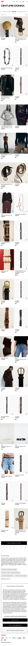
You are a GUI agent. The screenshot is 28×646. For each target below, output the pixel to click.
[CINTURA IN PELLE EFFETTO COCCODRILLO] (7, 202)
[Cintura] (7, 26)
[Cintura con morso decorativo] (21, 491)
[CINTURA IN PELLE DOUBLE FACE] (21, 433)
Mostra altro (5, 579)
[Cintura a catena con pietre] (21, 202)
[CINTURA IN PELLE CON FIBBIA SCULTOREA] (7, 433)
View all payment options (6, 642)
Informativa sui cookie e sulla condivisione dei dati (15, 616)
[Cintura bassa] (7, 405)
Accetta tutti (15, 620)
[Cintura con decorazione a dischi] (7, 56)
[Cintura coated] (7, 231)
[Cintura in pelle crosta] (21, 26)
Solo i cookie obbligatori (15, 625)
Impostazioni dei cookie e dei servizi (15, 630)
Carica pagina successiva (14, 543)
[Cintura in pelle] (7, 85)
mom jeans (11, 564)
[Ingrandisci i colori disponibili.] (16, 42)
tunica (10, 559)
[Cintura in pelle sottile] (21, 346)
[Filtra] (26, 14)
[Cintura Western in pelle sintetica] (7, 463)
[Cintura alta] (7, 259)
